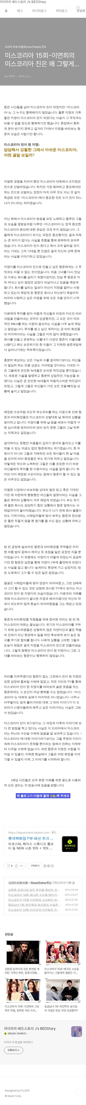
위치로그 (61, 11)
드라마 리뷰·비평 (18, 882)
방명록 (81, 11)
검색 (69, 8)
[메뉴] (78, 8)
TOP (78, 1092)
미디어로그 (39, 11)
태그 (20, 11)
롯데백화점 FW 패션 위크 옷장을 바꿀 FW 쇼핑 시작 (31, 838)
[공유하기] (16, 866)
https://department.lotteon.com (28, 832)
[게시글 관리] (21, 866)
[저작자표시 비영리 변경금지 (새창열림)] (48, 865)
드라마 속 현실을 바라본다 (18, 1042)
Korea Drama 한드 (41, 882)
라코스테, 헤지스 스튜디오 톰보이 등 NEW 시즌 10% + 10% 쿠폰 (31, 846)
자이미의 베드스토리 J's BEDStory (30, 1028)
